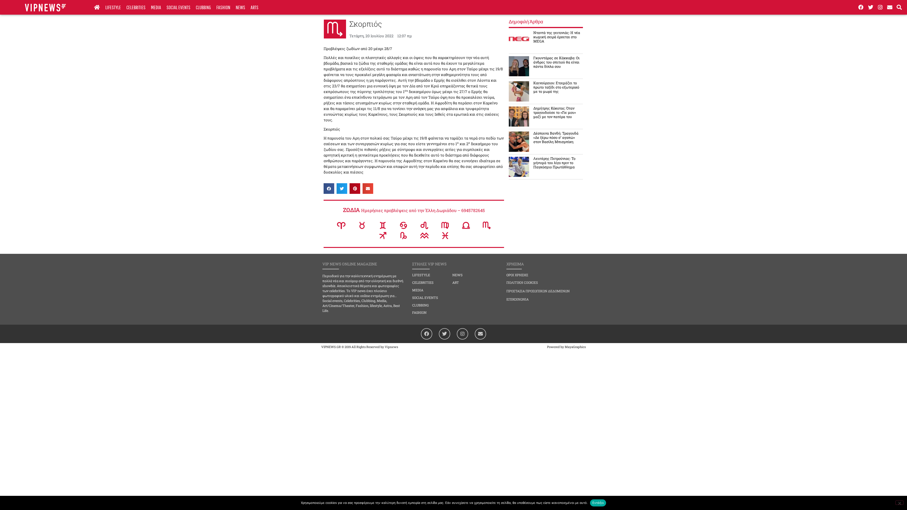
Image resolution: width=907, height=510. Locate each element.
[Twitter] (870, 7)
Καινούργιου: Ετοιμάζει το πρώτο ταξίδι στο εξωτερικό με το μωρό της (556, 87)
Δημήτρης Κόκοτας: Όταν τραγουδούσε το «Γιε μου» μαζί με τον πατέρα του (554, 112)
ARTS (254, 7)
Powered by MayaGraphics (566, 347)
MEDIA (156, 7)
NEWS (240, 7)
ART (455, 282)
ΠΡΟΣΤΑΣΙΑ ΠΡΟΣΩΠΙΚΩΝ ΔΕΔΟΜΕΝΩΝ (538, 291)
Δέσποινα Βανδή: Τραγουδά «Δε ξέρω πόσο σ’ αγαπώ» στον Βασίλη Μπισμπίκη (555, 137)
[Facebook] (861, 7)
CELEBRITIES (135, 7)
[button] (329, 188)
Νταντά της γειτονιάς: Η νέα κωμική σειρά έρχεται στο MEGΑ (556, 36)
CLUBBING (203, 7)
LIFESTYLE (113, 7)
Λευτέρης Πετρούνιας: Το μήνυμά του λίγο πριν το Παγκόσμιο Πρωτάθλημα (554, 162)
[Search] (899, 7)
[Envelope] (889, 7)
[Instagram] (880, 7)
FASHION (223, 7)
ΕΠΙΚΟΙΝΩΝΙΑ (517, 299)
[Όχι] (899, 503)
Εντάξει (598, 503)
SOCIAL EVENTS (178, 7)
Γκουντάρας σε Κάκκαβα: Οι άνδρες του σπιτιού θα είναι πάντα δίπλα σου (556, 62)
